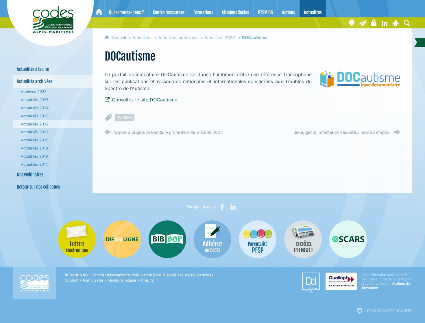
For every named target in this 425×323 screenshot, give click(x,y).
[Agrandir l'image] (360, 78)
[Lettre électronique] (362, 22)
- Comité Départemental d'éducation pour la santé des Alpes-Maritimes (141, 275)
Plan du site (93, 280)
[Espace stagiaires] (373, 22)
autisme (125, 117)
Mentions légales (122, 280)
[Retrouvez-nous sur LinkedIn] (384, 22)
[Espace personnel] (395, 22)
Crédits (147, 280)
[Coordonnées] (351, 22)
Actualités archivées (177, 37)
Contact (72, 280)
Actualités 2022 (219, 37)
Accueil (119, 37)
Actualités (141, 37)
